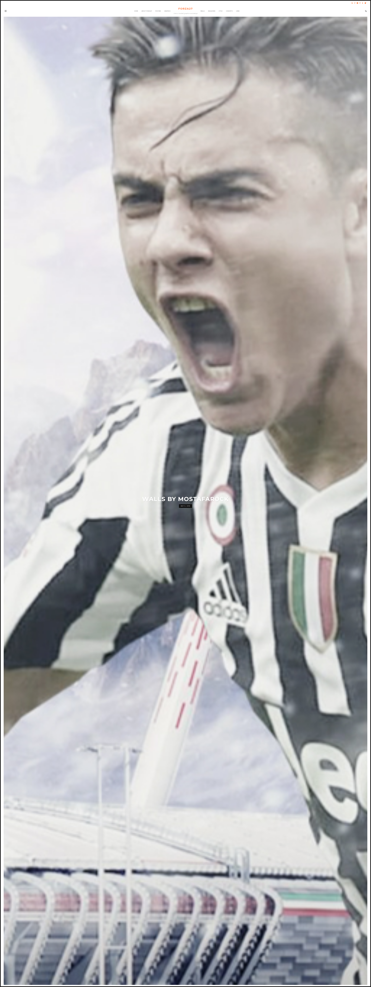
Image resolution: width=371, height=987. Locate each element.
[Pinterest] (360, 3)
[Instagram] (357, 3)
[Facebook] (355, 3)
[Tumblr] (362, 3)
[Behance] (352, 3)
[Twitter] (365, 3)
